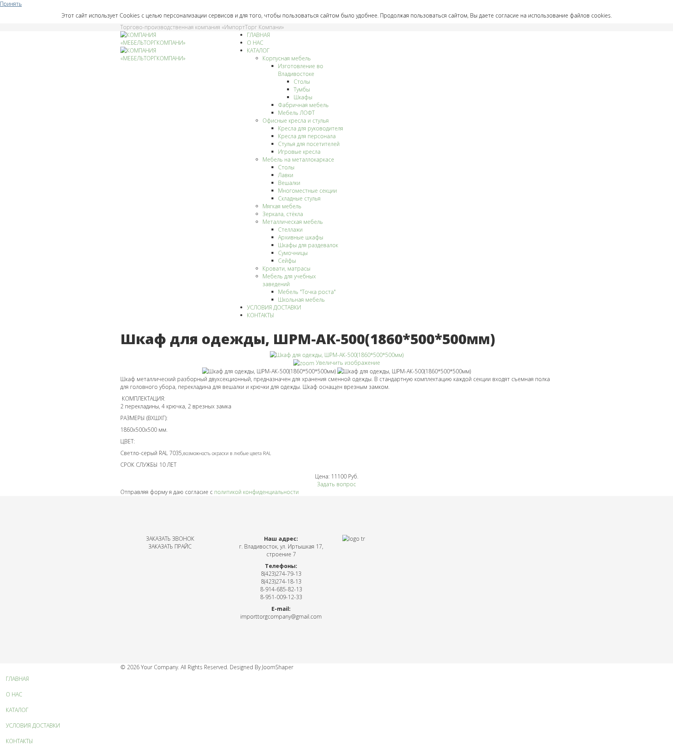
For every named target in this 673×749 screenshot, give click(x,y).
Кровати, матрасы (286, 268)
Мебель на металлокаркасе (298, 159)
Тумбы (302, 89)
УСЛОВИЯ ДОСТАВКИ (274, 307)
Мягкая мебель (282, 206)
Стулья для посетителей (309, 144)
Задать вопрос (336, 484)
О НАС (255, 42)
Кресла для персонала (307, 136)
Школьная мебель (301, 299)
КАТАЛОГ (258, 50)
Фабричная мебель (303, 105)
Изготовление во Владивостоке (300, 69)
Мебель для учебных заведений (289, 280)
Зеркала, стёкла (283, 214)
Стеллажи (290, 229)
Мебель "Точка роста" (307, 291)
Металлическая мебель (293, 221)
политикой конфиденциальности (256, 492)
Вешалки (289, 182)
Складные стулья (299, 198)
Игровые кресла (299, 151)
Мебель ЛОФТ (296, 112)
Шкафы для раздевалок (308, 245)
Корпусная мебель (287, 58)
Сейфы (287, 260)
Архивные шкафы (300, 237)
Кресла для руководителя (310, 128)
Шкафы (303, 97)
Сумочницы (293, 253)
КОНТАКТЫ (260, 315)
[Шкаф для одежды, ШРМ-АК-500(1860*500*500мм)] (269, 371)
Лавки (285, 175)
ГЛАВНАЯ (258, 35)
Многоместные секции (307, 190)
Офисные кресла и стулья (296, 120)
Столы (302, 81)
